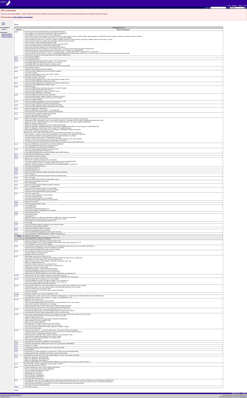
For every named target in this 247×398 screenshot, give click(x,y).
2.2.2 (16, 251)
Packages (234, 5)
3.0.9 (16, 168)
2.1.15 (16, 293)
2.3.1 (16, 222)
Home (3, 23)
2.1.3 (16, 355)
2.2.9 (16, 224)
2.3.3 (16, 212)
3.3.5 (16, 61)
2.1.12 (16, 309)
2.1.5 (16, 349)
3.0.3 (16, 184)
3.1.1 (16, 156)
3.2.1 (16, 113)
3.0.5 (16, 177)
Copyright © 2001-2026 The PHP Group (10, 395)
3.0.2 (16, 188)
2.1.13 (16, 299)
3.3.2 (16, 78)
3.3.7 (16, 57)
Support (240, 5)
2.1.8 (16, 343)
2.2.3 (16, 246)
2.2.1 (16, 256)
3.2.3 (16, 105)
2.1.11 (16, 314)
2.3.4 (16, 205)
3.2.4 (16, 101)
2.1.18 (16, 275)
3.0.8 (16, 170)
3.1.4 (16, 144)
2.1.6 (16, 347)
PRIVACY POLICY (236, 393)
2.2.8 (16, 228)
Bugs (245, 5)
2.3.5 (16, 203)
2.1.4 (16, 351)
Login (229, 5)
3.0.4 (16, 181)
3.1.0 (16, 158)
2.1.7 (16, 345)
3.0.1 (16, 193)
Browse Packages (7, 34)
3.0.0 (16, 201)
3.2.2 (16, 108)
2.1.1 (16, 364)
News (3, 24)
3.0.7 (16, 172)
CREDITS (244, 393)
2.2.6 (16, 234)
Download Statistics (7, 37)
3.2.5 (16, 94)
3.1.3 (16, 149)
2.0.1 (16, 380)
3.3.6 (16, 59)
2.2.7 (16, 230)
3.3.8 (16, 31)
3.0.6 (16, 174)
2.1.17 (16, 279)
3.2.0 (16, 118)
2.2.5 (19, 236)
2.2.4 (16, 241)
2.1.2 (16, 357)
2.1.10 (16, 330)
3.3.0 (16, 86)
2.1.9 (16, 341)
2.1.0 (16, 367)
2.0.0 (16, 387)
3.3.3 (16, 71)
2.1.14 (16, 295)
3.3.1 (16, 83)
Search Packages (7, 35)
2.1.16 (16, 285)
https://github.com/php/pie (23, 17)
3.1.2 (16, 154)
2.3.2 (16, 214)
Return (16, 24)
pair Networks (243, 397)
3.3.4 (16, 67)
